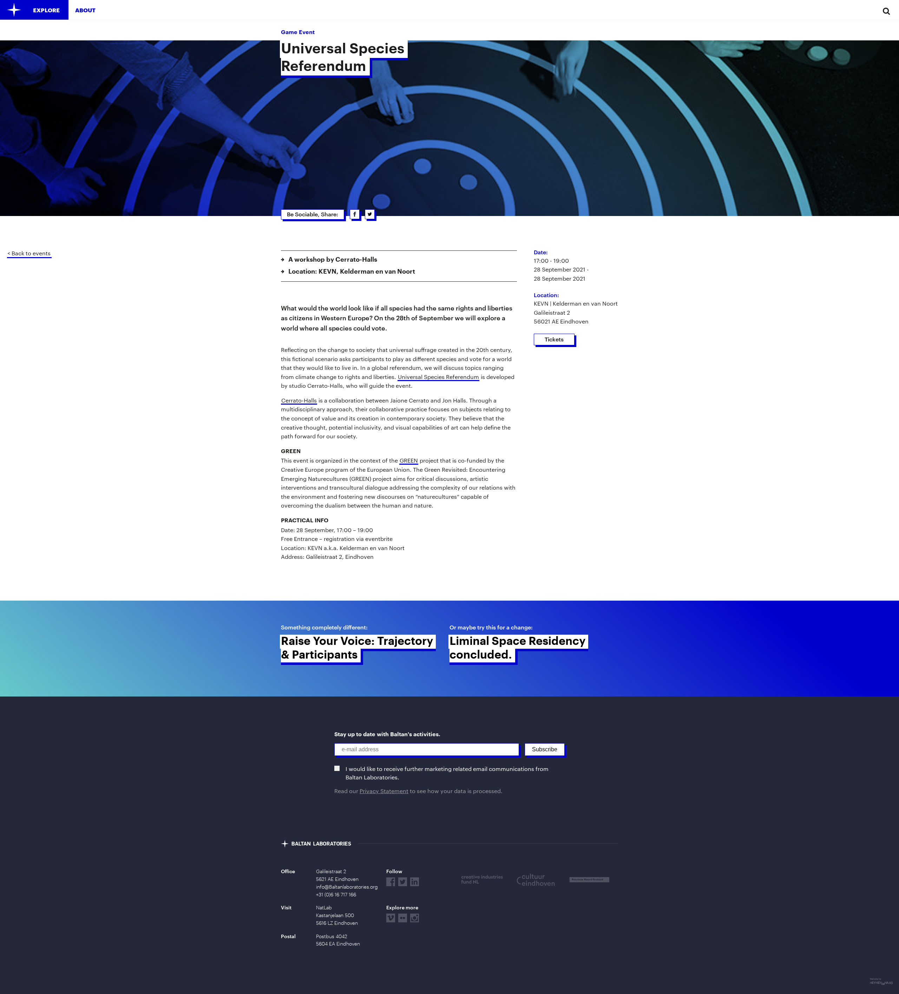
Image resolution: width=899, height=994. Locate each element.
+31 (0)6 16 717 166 (336, 894)
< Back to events (29, 253)
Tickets (554, 339)
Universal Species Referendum (438, 376)
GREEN (409, 460)
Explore (46, 10)
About (85, 10)
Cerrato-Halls (299, 400)
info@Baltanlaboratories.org (347, 887)
